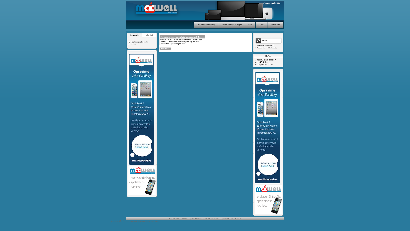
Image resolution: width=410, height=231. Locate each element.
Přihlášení (275, 25)
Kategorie (134, 35)
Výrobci (149, 35)
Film (250, 25)
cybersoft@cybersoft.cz (150, 221)
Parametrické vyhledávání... (267, 48)
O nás (261, 25)
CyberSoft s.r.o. (135, 221)
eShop (133, 44)
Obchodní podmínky (206, 25)
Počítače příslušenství (139, 42)
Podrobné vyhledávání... (266, 45)
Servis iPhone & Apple (231, 25)
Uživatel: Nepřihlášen (272, 3)
